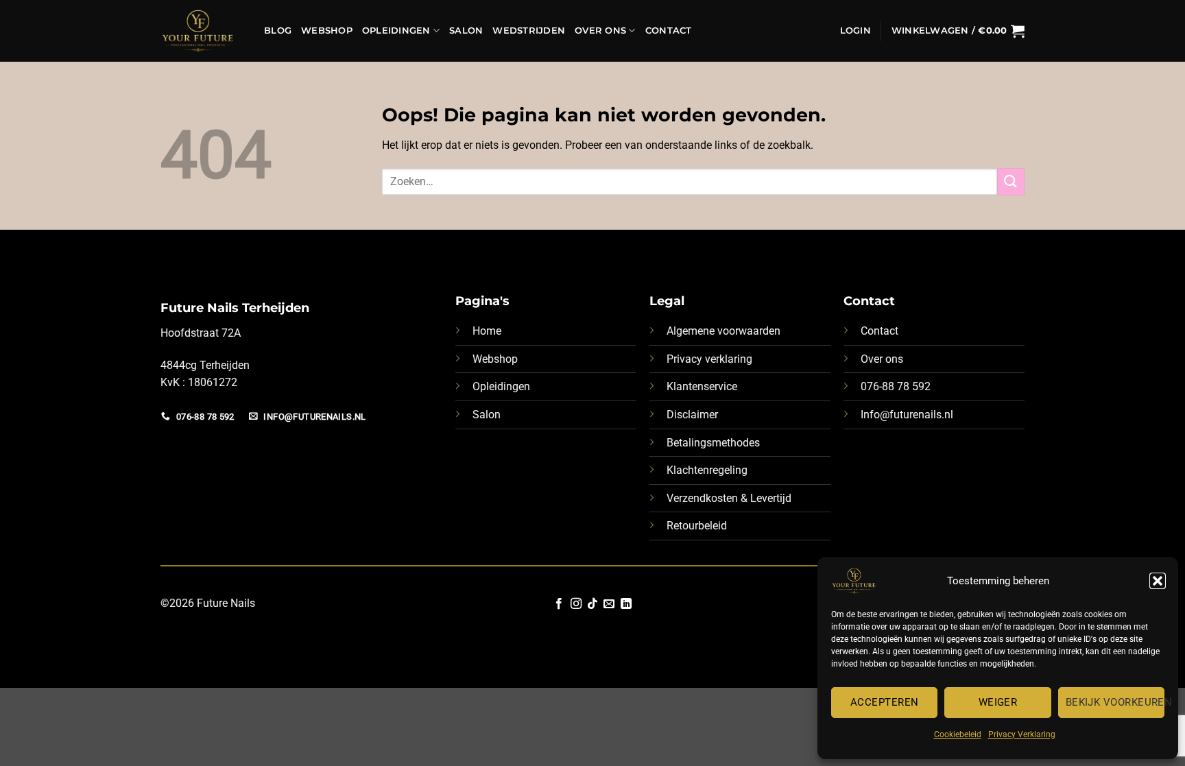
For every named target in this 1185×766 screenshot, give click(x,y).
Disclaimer (692, 414)
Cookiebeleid (957, 734)
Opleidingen (396, 30)
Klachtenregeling (707, 470)
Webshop (326, 30)
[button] (1157, 581)
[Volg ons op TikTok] (592, 604)
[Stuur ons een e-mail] (608, 604)
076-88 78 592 (896, 386)
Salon (466, 30)
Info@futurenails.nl (907, 414)
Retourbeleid (697, 525)
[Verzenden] (1011, 181)
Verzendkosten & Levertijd (729, 498)
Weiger (998, 702)
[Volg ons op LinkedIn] (626, 604)
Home (486, 330)
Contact (668, 30)
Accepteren (884, 702)
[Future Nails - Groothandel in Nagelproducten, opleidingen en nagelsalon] (201, 31)
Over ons (882, 359)
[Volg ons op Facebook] (558, 604)
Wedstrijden (528, 30)
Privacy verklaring (709, 359)
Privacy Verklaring (1021, 734)
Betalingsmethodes (713, 442)
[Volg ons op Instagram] (575, 604)
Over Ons (600, 30)
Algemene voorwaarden (723, 330)
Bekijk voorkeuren (1115, 702)
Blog (277, 30)
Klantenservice (702, 386)
